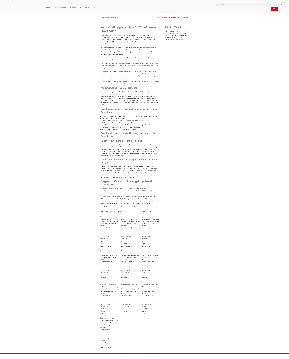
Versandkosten (107, 246)
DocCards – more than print (139, 356)
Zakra (156, 356)
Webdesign (73, 7)
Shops (94, 7)
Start (157, 17)
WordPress (163, 356)
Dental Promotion (84, 7)
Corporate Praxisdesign (60, 7)
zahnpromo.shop (147, 94)
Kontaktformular (110, 193)
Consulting (47, 7)
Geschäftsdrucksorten (166, 17)
